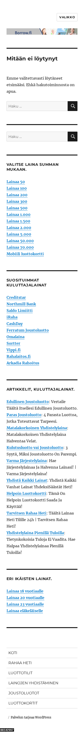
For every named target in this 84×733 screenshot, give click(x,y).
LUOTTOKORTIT (23, 703)
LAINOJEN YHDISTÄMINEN (33, 683)
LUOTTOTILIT (20, 673)
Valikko (67, 17)
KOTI (12, 653)
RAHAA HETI (20, 663)
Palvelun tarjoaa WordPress (31, 717)
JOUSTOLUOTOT (23, 693)
